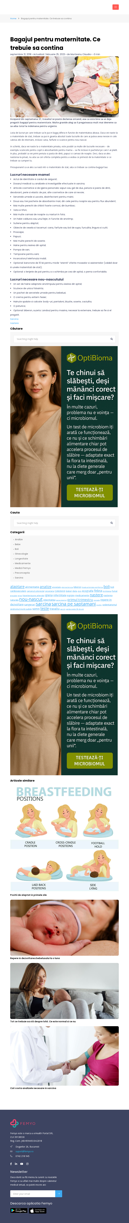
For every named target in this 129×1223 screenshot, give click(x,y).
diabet (69, 591)
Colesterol (60, 590)
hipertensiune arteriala (33, 595)
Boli (17, 549)
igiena (49, 595)
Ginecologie (21, 553)
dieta (74, 591)
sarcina (43, 604)
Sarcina (14, 319)
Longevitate (21, 558)
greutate (13, 596)
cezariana (49, 591)
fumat (114, 591)
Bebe (17, 544)
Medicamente (23, 563)
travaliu (55, 609)
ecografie (87, 591)
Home (13, 18)
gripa (20, 596)
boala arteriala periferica (92, 587)
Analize (19, 539)
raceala (97, 600)
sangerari (29, 604)
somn (36, 609)
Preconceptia (22, 572)
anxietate (56, 587)
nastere (14, 323)
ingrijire (71, 595)
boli (107, 586)
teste (44, 608)
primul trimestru (80, 599)
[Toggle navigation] (115, 7)
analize (45, 586)
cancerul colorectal (35, 591)
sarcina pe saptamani (74, 604)
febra (98, 591)
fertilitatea (107, 591)
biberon (77, 587)
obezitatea (49, 600)
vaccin (62, 609)
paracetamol (61, 600)
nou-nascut (31, 599)
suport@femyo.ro (25, 1151)
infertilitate (59, 595)
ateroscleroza (67, 587)
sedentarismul (109, 604)
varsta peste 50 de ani (75, 609)
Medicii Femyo (23, 568)
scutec (99, 605)
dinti (79, 591)
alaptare (17, 586)
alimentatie (32, 587)
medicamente (82, 595)
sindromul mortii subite (21, 609)
